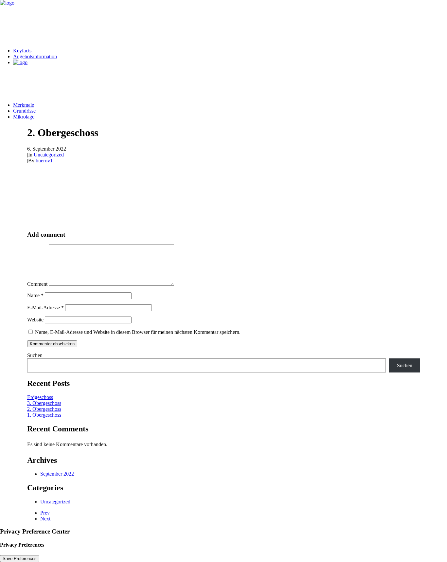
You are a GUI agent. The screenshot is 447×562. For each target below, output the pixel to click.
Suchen (35, 355)
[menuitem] (230, 51)
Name (35, 295)
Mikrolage (23, 116)
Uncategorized (49, 154)
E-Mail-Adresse (45, 307)
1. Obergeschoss (44, 415)
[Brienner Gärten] (223, 21)
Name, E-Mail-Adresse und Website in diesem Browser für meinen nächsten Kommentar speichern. (138, 332)
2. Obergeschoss (44, 409)
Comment (37, 284)
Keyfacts (22, 50)
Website (35, 319)
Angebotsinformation (35, 56)
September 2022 (57, 474)
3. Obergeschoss (44, 403)
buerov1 (44, 160)
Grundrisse (24, 111)
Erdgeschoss (40, 397)
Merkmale (23, 105)
